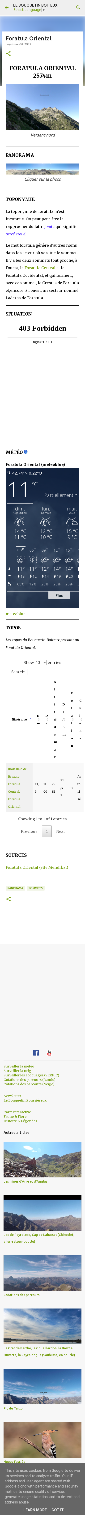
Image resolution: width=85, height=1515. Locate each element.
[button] (8, 54)
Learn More (35, 1510)
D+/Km (64, 719)
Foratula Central (40, 267)
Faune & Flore (15, 1116)
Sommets (36, 888)
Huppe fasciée (14, 1462)
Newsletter (12, 1096)
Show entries (42, 662)
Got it (57, 1510)
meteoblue (16, 613)
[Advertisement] (42, 993)
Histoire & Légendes (20, 1121)
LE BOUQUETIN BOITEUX (35, 5)
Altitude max (55, 719)
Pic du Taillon (14, 1408)
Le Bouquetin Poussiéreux (25, 1100)
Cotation (72, 719)
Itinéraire (19, 719)
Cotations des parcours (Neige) (29, 1084)
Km (38, 719)
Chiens (80, 719)
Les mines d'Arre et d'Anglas (25, 1181)
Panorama (15, 888)
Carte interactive (17, 1112)
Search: (18, 672)
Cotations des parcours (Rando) (29, 1080)
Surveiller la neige (18, 1071)
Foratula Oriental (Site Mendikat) (37, 867)
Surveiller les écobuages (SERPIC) (31, 1075)
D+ (46, 719)
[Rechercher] (78, 7)
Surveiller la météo (19, 1066)
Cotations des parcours (21, 1295)
